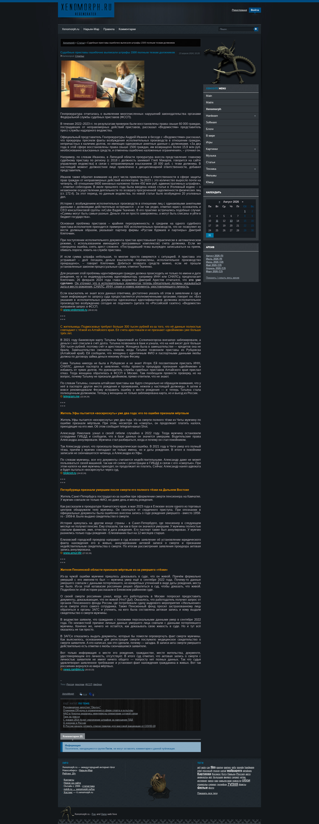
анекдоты (202, 777)
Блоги (209, 129)
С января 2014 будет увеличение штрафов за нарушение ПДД (98, 719)
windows (247, 770)
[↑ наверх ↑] (159, 801)
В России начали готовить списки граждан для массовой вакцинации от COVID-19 (109, 726)
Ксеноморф (86, 9)
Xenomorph (69, 43)
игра (243, 777)
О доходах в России (74, 723)
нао (216, 780)
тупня (233, 784)
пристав (79, 684)
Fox (94, 814)
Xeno (104, 814)
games (227, 767)
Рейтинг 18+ (69, 773)
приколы (202, 784)
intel (199, 770)
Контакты (69, 779)
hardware (249, 767)
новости (236, 780)
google (240, 767)
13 (231, 220)
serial (223, 770)
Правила (108, 29)
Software (211, 122)
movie (216, 770)
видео (227, 777)
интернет (202, 780)
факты (242, 784)
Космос (216, 773)
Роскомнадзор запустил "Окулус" (82, 707)
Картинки (204, 773)
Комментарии (127, 29)
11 (217, 220)
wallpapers (234, 770)
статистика (88, 786)
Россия (70, 684)
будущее (218, 777)
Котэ (224, 774)
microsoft (207, 770)
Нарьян (231, 774)
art (198, 767)
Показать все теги (207, 793)
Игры (209, 142)
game (219, 767)
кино (211, 780)
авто (248, 774)
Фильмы (211, 175)
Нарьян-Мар (91, 29)
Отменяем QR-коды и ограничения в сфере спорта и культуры (98, 710)
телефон (222, 784)
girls (234, 767)
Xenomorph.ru (70, 29)
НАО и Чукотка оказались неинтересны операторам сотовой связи (100, 713)
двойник (97, 684)
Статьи (81, 43)
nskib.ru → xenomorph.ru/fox (79, 789)
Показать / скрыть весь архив (222, 277)
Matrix (210, 102)
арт (210, 777)
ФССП (88, 684)
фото (211, 787)
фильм (202, 787)
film (213, 767)
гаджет (235, 777)
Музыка (211, 155)
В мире (210, 135)
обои (246, 780)
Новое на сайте (72, 783)
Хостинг (68, 792)
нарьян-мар (225, 780)
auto (203, 767)
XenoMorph (68, 694)
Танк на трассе (71, 716)
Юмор (210, 182)
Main (209, 95)
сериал (212, 784)
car (208, 767)
